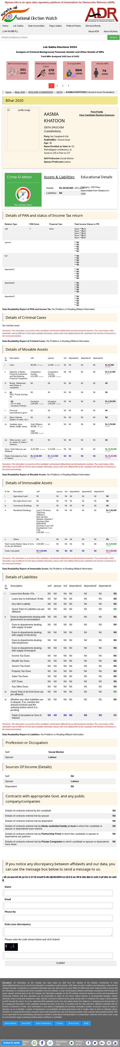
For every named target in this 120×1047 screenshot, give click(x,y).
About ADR (93, 31)
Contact (59, 1023)
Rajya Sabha (55, 26)
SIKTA (59, 92)
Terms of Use (73, 1023)
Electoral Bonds (93, 26)
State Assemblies (36, 26)
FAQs (86, 1023)
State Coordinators (43, 1023)
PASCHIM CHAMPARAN (40, 92)
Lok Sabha (18, 26)
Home (5, 26)
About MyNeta (111, 31)
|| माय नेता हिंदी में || (10, 31)
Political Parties (73, 26)
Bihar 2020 (20, 92)
